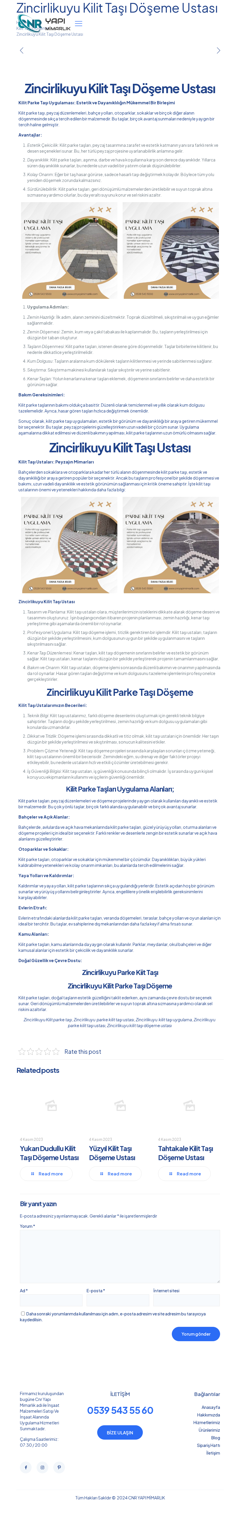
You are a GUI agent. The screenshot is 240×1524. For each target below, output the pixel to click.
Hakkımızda (208, 1414)
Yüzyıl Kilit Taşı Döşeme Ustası (112, 1153)
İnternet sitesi (166, 1290)
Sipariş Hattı (208, 1445)
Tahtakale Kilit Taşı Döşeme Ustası (185, 1153)
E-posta (96, 1290)
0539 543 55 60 (120, 1410)
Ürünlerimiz (209, 1430)
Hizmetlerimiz (206, 1422)
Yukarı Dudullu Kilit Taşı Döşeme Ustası (49, 1153)
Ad (24, 1290)
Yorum (27, 1226)
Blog (215, 1437)
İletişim (213, 1452)
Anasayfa (211, 1407)
